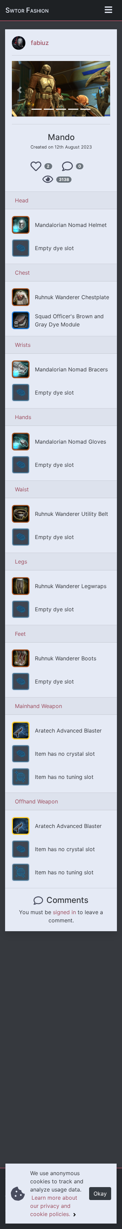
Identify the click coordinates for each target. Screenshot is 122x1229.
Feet (20, 633)
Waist (22, 489)
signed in (64, 912)
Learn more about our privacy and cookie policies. (53, 1205)
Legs (21, 561)
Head (21, 200)
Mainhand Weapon (38, 706)
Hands (23, 417)
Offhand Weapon (36, 801)
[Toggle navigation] (108, 10)
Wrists (22, 344)
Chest (22, 272)
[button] (19, 90)
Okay (100, 1193)
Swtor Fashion (26, 10)
